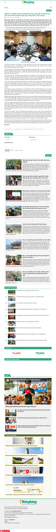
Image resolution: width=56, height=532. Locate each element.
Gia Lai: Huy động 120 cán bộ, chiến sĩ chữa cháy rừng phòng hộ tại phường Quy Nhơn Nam (36, 273)
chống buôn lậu (8, 129)
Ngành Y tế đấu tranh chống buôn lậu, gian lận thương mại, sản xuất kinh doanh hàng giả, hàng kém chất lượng (27, 14)
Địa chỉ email (32, 137)
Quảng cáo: (9, 519)
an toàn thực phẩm (18, 129)
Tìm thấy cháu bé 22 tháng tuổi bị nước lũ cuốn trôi (27, 290)
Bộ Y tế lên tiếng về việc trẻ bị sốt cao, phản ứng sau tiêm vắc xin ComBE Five (23, 29)
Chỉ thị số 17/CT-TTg (40, 129)
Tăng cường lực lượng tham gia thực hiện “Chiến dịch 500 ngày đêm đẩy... (32, 315)
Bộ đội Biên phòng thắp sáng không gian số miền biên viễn (32, 418)
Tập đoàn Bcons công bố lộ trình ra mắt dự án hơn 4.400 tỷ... (20, 484)
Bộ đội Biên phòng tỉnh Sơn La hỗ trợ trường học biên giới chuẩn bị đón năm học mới (36, 207)
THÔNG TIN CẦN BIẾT (11, 435)
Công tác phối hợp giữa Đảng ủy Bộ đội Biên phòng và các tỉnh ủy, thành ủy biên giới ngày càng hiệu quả (33, 426)
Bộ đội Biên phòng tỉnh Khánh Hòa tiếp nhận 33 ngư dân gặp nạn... (31, 334)
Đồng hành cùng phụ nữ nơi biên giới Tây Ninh (36, 191)
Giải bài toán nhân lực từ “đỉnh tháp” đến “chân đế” (27, 321)
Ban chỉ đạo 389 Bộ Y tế (29, 129)
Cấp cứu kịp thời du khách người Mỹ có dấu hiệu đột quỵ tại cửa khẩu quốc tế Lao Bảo (35, 177)
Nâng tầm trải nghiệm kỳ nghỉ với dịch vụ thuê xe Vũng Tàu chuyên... (22, 465)
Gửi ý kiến (48, 155)
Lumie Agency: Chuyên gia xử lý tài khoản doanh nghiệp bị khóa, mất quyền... (24, 494)
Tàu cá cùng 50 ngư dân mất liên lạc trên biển (36, 240)
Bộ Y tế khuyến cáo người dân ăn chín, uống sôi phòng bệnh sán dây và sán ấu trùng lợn (26, 27)
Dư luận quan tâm (10, 287)
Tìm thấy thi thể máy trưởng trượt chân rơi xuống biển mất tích (30, 296)
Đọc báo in (8, 348)
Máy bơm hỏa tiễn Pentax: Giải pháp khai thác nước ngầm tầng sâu (21, 455)
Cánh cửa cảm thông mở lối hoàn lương (34, 224)
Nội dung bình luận (8, 142)
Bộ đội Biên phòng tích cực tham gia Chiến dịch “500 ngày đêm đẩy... (31, 340)
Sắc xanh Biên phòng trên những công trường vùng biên (28, 327)
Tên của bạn (7, 137)
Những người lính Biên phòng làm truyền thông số (20, 406)
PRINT (49, 10)
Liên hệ (6, 521)
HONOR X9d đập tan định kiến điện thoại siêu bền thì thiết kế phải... (22, 445)
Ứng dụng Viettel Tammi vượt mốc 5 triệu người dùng (18, 475)
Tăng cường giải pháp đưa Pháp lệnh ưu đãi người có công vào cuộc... (31, 309)
